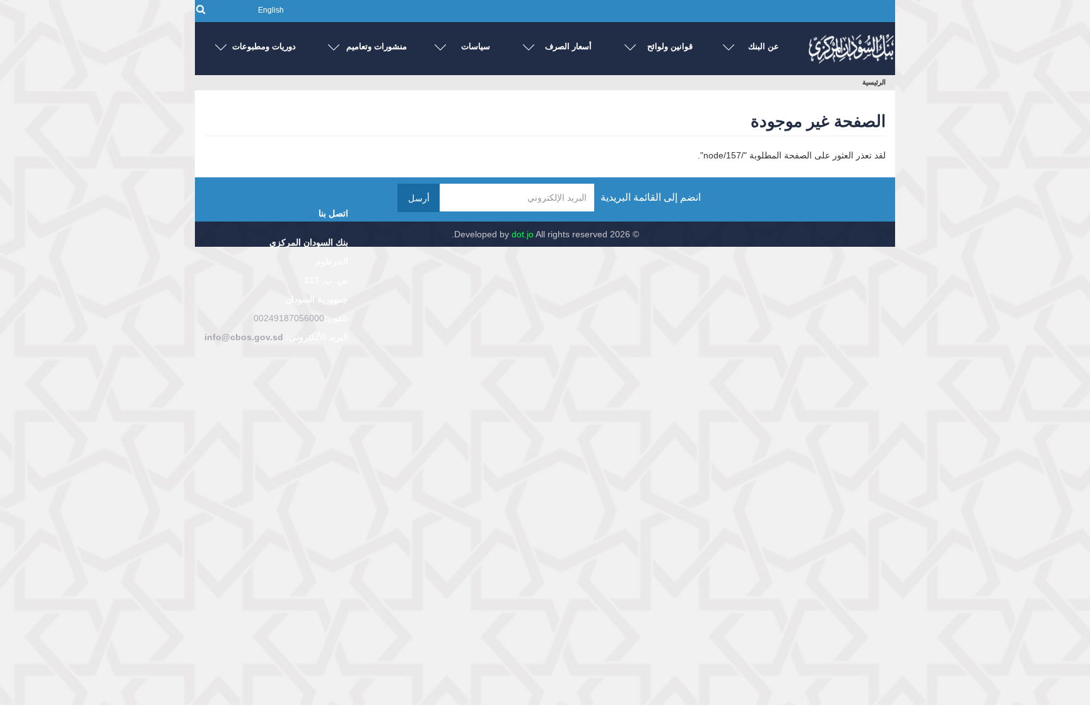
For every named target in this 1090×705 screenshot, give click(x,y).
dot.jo (523, 234)
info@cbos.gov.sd (243, 337)
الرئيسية (874, 82)
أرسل (419, 198)
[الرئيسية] (851, 45)
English (271, 10)
